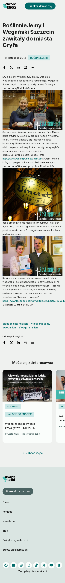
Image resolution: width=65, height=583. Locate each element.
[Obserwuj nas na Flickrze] (13, 565)
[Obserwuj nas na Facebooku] (6, 565)
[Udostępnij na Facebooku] (4, 67)
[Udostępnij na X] (11, 67)
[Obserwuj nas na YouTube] (51, 565)
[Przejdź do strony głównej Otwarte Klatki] (9, 6)
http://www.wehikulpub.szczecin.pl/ (22, 158)
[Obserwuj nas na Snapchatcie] (29, 565)
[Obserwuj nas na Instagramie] (21, 565)
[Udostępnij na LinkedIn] (18, 67)
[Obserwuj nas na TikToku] (36, 565)
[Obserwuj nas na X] (44, 565)
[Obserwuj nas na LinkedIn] (59, 565)
